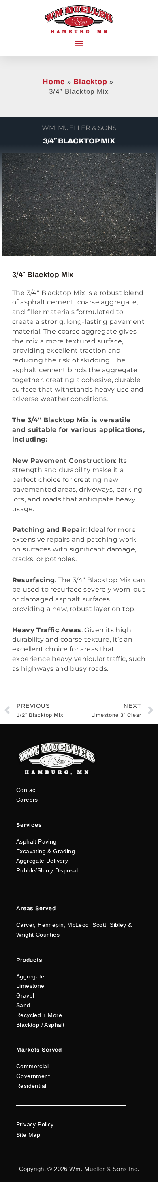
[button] (79, 43)
